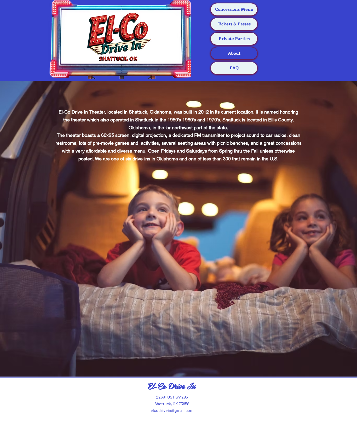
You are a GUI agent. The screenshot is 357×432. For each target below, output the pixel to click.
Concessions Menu (234, 9)
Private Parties (234, 38)
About (234, 53)
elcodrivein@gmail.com (172, 410)
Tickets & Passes (234, 24)
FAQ (234, 68)
